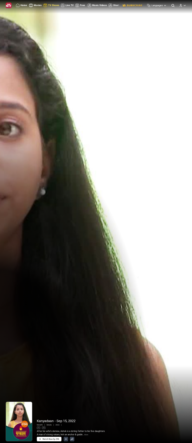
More (86, 435)
